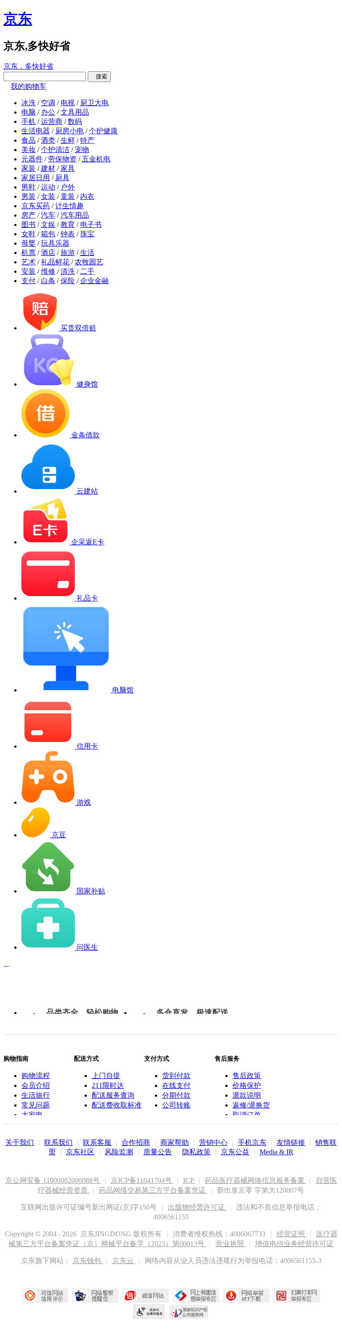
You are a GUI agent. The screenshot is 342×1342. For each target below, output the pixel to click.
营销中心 (213, 1142)
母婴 (28, 243)
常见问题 (35, 1105)
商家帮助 (174, 1142)
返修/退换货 (251, 1105)
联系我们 (58, 1142)
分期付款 (176, 1095)
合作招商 (136, 1142)
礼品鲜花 (55, 262)
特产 (87, 140)
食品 (28, 140)
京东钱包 (88, 1260)
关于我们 (19, 1142)
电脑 (28, 112)
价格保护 (246, 1085)
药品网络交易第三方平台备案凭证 (153, 1190)
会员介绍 (35, 1085)
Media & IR (276, 1152)
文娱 (48, 224)
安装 (28, 271)
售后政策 (246, 1075)
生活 (87, 252)
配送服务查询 (113, 1095)
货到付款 (176, 1075)
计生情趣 (69, 206)
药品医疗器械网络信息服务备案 (255, 1180)
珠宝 (87, 234)
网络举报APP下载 (246, 1295)
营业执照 (231, 1243)
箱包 (48, 234)
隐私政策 (196, 1152)
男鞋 (28, 187)
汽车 (48, 215)
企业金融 (94, 280)
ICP (189, 1180)
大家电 (32, 1115)
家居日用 (35, 177)
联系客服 (97, 1142)
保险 (68, 280)
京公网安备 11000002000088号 (53, 1180)
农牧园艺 (89, 262)
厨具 (62, 177)
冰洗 (28, 103)
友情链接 (291, 1142)
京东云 (123, 1260)
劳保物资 (62, 159)
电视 (68, 103)
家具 (68, 168)
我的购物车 (28, 86)
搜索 (99, 76)
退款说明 (246, 1095)
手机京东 (252, 1142)
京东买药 (35, 206)
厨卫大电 (94, 103)
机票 (28, 252)
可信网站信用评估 (45, 1295)
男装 (28, 196)
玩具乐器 (55, 243)
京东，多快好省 (28, 66)
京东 (18, 19)
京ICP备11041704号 (142, 1180)
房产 (28, 215)
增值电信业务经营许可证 (294, 1243)
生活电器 (35, 131)
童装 (68, 196)
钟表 (68, 234)
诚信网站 (146, 1295)
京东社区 (80, 1152)
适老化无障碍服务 (149, 1312)
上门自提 (106, 1075)
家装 (28, 168)
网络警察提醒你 (95, 1295)
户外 (68, 187)
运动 (48, 187)
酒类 (48, 140)
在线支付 (176, 1085)
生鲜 (68, 140)
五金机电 (96, 159)
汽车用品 (75, 215)
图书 (28, 224)
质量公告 (157, 1152)
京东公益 (235, 1152)
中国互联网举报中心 (196, 1295)
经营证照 (292, 1234)
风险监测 (119, 1152)
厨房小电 (69, 131)
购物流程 (35, 1075)
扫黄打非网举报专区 (297, 1295)
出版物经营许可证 (197, 1207)
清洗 (68, 271)
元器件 (32, 159)
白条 (48, 280)
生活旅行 (35, 1095)
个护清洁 (55, 149)
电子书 (91, 224)
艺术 (28, 262)
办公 (48, 112)
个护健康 (103, 131)
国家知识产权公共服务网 (188, 1312)
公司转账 (176, 1105)
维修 (48, 271)
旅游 (68, 252)
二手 (87, 271)
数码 (75, 121)
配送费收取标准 (117, 1105)
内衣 (87, 196)
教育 (68, 224)
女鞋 (28, 234)
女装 (48, 196)
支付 (28, 280)
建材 (48, 168)
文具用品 (75, 112)
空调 (48, 103)
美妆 (28, 149)
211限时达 (108, 1085)
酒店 (48, 252)
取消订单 (246, 1115)
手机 (28, 121)
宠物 (82, 149)
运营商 (51, 121)
